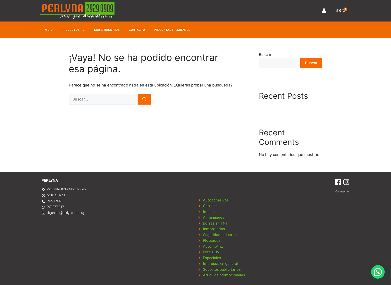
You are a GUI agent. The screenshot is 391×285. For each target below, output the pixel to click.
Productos (71, 29)
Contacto (137, 29)
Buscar (265, 54)
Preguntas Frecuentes (172, 29)
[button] (378, 272)
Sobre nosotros (107, 29)
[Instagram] (346, 182)
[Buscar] (144, 99)
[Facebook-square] (338, 182)
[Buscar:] (103, 99)
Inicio (48, 29)
